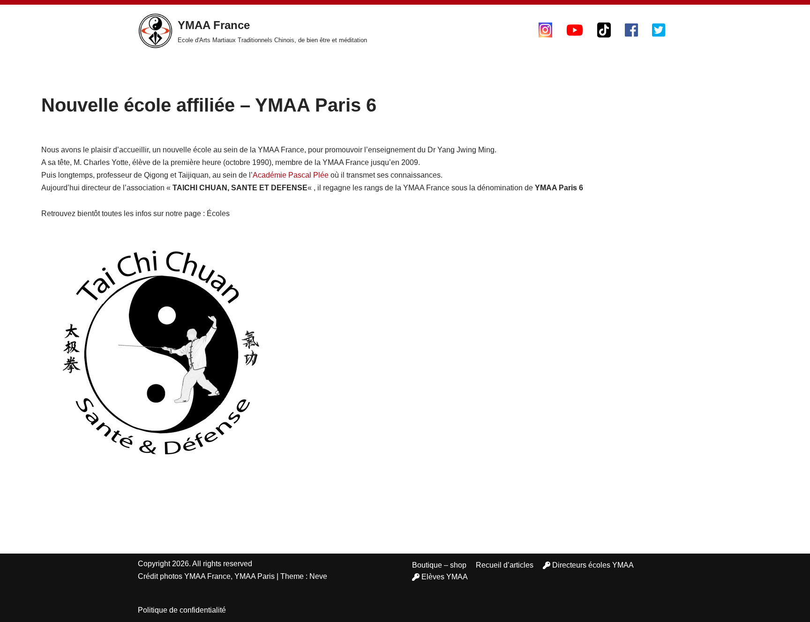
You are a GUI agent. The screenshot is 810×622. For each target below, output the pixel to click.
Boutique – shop (439, 565)
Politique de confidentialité (182, 610)
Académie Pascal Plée (291, 175)
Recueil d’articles (504, 565)
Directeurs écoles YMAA (593, 565)
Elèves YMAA (444, 577)
